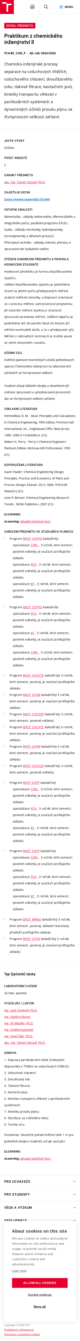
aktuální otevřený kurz (35, 521)
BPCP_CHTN (31, 939)
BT (33, 584)
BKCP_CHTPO (32, 607)
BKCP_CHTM (32, 695)
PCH (34, 564)
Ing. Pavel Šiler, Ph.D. (18, 1036)
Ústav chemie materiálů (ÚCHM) (27, 199)
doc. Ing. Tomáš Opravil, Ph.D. (24, 182)
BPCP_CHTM (32, 746)
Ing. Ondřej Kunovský (18, 1030)
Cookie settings (40, 1294)
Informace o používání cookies (22, 1334)
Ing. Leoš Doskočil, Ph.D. (20, 1010)
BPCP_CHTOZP (33, 766)
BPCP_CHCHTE (33, 727)
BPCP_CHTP (31, 783)
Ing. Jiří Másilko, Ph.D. (18, 1023)
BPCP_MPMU (32, 919)
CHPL (34, 545)
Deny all (40, 1306)
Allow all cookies (39, 1283)
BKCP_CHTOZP (33, 714)
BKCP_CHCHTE (33, 675)
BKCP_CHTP (31, 851)
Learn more (19, 1271)
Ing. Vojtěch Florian (17, 1017)
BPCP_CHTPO (32, 539)
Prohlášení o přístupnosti (19, 1329)
